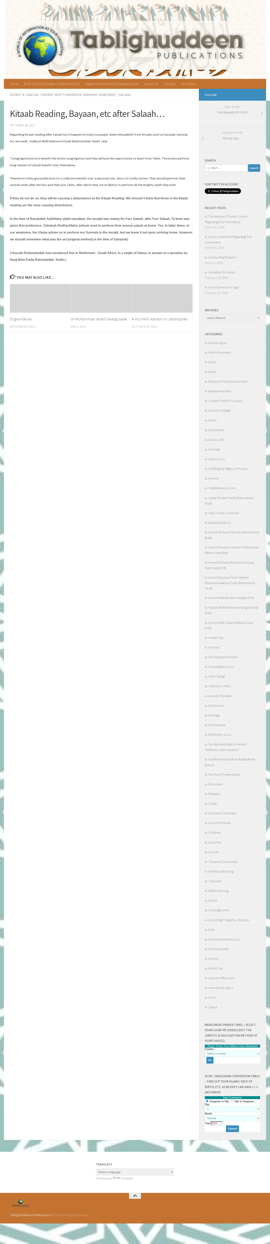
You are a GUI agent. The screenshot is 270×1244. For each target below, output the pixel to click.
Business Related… (221, 391)
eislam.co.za (216, 459)
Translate (127, 1178)
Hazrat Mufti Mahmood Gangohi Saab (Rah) (79, 94)
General (213, 478)
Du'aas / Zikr (216, 439)
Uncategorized (218, 910)
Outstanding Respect (222, 257)
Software (214, 832)
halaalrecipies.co (219, 522)
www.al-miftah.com (221, 978)
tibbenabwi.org (218, 890)
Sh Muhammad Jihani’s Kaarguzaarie (99, 319)
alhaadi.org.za (217, 343)
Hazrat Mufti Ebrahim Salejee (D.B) (231, 598)
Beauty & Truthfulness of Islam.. (228, 381)
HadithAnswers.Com (221, 488)
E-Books (214, 449)
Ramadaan (215, 784)
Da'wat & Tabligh (24, 94)
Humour (213, 647)
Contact (169, 84)
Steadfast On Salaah (221, 272)
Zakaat (212, 1007)
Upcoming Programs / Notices (228, 920)
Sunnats (213, 852)
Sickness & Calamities (222, 813)
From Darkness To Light (223, 287)
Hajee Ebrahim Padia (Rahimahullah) (112, 84)
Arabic (212, 362)
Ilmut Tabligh (217, 676)
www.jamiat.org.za (220, 987)
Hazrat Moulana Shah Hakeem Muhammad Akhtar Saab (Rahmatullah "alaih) (230, 582)
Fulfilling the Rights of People (227, 468)
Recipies (214, 794)
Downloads (216, 430)
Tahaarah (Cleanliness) (222, 861)
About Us (151, 84)
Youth (212, 997)
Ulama (212, 900)
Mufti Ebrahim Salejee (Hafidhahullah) (52, 84)
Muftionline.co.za (219, 734)
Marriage (214, 715)
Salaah (125, 94)
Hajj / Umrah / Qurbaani (223, 513)
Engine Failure (21, 319)
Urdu (211, 929)
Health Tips (216, 637)
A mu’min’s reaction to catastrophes (160, 319)
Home (14, 84)
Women (213, 958)
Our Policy (188, 84)
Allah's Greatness (219, 352)
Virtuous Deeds (218, 949)
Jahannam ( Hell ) (219, 686)
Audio (212, 372)
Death (212, 420)
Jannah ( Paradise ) (220, 696)
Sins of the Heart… (221, 823)
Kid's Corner (216, 705)
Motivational (216, 725)
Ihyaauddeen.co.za (221, 666)
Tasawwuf (215, 881)
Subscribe (214, 842)
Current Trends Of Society (225, 401)
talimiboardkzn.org (220, 871)
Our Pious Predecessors (224, 774)
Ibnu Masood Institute (223, 657)
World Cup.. (216, 968)
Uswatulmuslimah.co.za (224, 939)
